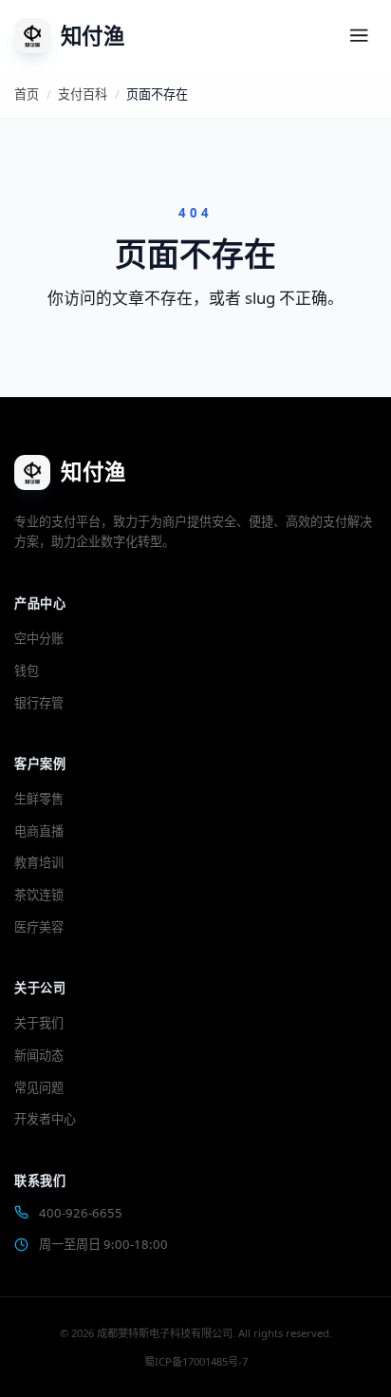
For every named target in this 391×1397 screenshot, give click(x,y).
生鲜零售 (39, 798)
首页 (26, 94)
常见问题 (39, 1087)
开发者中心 (45, 1118)
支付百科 (82, 94)
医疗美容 (39, 926)
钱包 (26, 670)
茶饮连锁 (39, 894)
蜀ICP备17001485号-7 (196, 1361)
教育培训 (39, 862)
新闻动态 (39, 1055)
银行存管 (39, 702)
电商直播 (39, 831)
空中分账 (39, 638)
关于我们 (39, 1022)
